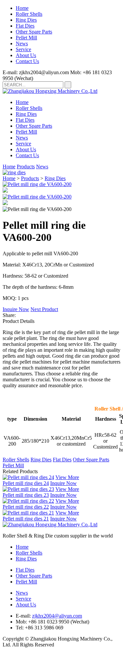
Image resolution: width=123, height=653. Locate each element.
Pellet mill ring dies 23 (26, 495)
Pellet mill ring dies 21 (26, 518)
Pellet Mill (26, 37)
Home (22, 8)
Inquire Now (16, 309)
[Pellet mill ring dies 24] (28, 477)
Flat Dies (25, 26)
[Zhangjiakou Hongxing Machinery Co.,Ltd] (50, 91)
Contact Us (27, 61)
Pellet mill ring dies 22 (26, 507)
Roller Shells (29, 14)
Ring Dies (26, 20)
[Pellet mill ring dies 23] (28, 489)
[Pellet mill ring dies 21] (28, 513)
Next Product (44, 309)
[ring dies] (14, 172)
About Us (26, 55)
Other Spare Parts (34, 31)
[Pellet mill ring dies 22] (28, 501)
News (22, 43)
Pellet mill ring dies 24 (26, 483)
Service (23, 49)
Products (26, 166)
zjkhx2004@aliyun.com (57, 616)
